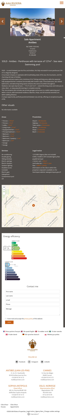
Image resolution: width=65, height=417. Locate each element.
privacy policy (28, 319)
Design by (34, 414)
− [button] (4, 190)
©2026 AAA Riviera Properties (16, 411)
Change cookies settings (52, 411)
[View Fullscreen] (4, 193)
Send (9, 322)
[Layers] (60, 188)
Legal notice (30, 411)
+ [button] (4, 187)
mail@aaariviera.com (17, 380)
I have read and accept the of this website (24, 319)
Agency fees (39, 411)
